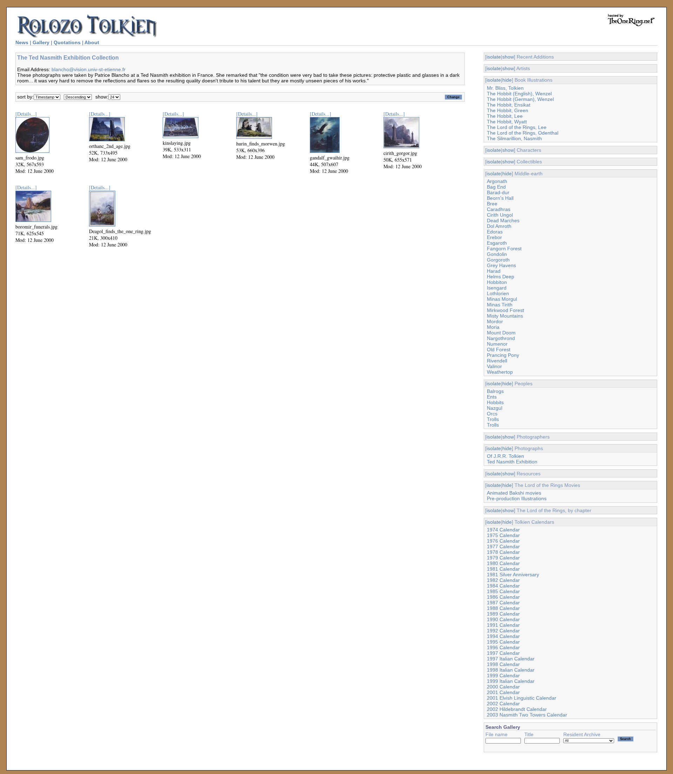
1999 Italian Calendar (511, 681)
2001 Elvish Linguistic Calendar (521, 698)
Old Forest (498, 349)
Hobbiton (497, 282)
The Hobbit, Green (507, 110)
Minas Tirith (499, 304)
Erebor (494, 237)
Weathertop (500, 372)
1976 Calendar (503, 541)
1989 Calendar (503, 614)
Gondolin (497, 254)
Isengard (497, 288)
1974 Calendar (503, 529)
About (91, 42)
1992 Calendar (503, 630)
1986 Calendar (503, 597)
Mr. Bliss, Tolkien (505, 88)
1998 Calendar (503, 664)
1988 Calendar (503, 608)
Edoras (495, 232)
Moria (493, 327)
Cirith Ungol (500, 215)
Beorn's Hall (500, 198)
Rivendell (497, 361)
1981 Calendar (503, 569)
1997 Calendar (503, 653)
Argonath (497, 181)
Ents (492, 397)
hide (507, 80)
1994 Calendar (503, 636)
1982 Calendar (503, 580)
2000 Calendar (503, 687)
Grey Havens (501, 265)
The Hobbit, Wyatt (507, 121)
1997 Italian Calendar (511, 658)
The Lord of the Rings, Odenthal (522, 133)
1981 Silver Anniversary (513, 574)
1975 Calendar (503, 535)
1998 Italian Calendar (511, 670)
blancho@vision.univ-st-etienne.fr (88, 69)
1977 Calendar (503, 546)
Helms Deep (500, 276)
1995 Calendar (503, 642)
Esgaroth (497, 243)
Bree (492, 203)
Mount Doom (501, 332)
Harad (494, 271)
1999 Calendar (503, 675)
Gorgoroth (498, 260)
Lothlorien (498, 293)
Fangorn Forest (504, 248)
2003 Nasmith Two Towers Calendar (527, 715)
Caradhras (498, 209)
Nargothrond (501, 338)
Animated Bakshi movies (514, 493)
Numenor (497, 344)
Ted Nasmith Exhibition (512, 461)
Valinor (494, 366)
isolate (494, 57)
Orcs (492, 413)
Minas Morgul (502, 299)
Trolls (493, 419)
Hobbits (495, 402)
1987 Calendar (503, 602)
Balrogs (495, 391)
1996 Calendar (503, 647)
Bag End (496, 187)
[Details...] (26, 113)
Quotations (67, 42)
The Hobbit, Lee (505, 116)
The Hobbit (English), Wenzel (519, 93)
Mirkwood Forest (505, 310)
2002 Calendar (503, 703)
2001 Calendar (503, 692)
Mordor (495, 321)
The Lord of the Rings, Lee (516, 127)
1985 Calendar (503, 591)
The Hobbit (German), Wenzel (520, 99)
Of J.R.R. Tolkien (505, 456)
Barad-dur (498, 192)
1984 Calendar (503, 586)
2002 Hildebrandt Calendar (517, 709)
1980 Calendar (503, 563)
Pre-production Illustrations (516, 498)
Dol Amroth (499, 226)
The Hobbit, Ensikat (508, 105)
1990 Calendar (503, 619)
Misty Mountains (505, 316)
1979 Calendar (503, 558)
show (508, 57)
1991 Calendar (503, 625)
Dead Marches (503, 220)
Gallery (41, 42)
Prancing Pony (503, 355)
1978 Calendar (503, 552)
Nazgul (494, 408)
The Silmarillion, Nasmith (514, 138)
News (21, 42)
